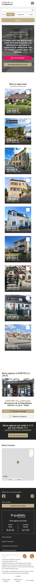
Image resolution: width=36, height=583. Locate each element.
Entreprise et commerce (10, 546)
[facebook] (4, 496)
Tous (3, 14)
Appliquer (18, 20)
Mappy (19, 479)
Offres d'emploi (7, 537)
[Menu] (32, 3)
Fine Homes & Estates (9, 550)
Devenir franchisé (7, 541)
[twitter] (18, 496)
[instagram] (32, 496)
